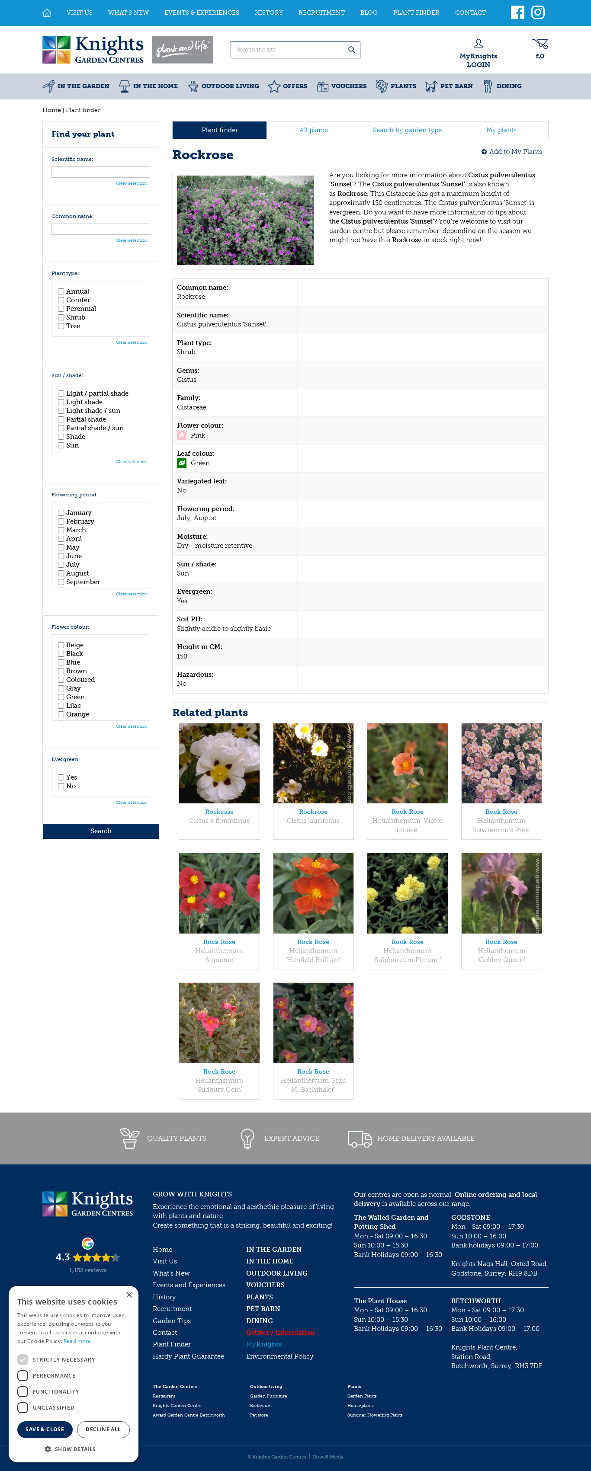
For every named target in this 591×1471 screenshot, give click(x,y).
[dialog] (73, 1374)
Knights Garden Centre (177, 1405)
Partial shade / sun (95, 428)
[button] (73, 1449)
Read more (77, 1341)
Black (74, 654)
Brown (76, 671)
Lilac (73, 706)
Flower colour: (70, 627)
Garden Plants (362, 1396)
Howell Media (328, 1457)
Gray (73, 688)
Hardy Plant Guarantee (188, 1356)
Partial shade (86, 419)
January (79, 513)
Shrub (75, 317)
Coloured (80, 680)
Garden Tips (172, 1321)
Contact (165, 1333)
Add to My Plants (515, 152)
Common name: (72, 216)
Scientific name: (72, 159)
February (80, 521)
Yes (71, 777)
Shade (75, 437)
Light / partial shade (97, 393)
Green (75, 697)
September (83, 582)
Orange (77, 714)
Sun (72, 445)
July (73, 565)
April (74, 539)
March (76, 530)
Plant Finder (172, 1344)
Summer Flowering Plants (375, 1415)
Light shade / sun (93, 411)
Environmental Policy (280, 1356)
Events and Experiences (189, 1285)
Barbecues (261, 1405)
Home (162, 1250)
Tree (73, 326)
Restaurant (164, 1396)
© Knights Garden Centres (276, 1457)
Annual (77, 291)
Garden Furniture (268, 1396)
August (77, 573)
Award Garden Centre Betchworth (189, 1415)
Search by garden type (407, 130)
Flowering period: (74, 495)
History (164, 1297)
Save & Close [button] (45, 1429)
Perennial (81, 309)
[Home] (46, 13)
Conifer (78, 300)
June (74, 556)
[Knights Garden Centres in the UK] (128, 50)
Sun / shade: (67, 375)
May (73, 547)
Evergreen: (65, 759)
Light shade (84, 402)
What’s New (171, 1273)
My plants (501, 130)
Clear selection (132, 183)
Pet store (259, 1415)
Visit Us (165, 1261)
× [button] (128, 1295)
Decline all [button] (103, 1429)
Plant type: (65, 273)
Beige (75, 645)
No (71, 786)
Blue (73, 662)
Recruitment (172, 1309)
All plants (313, 130)
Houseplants (360, 1405)
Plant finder (220, 130)
